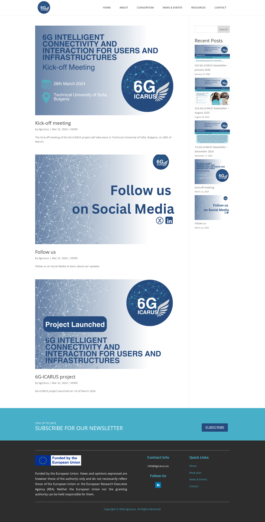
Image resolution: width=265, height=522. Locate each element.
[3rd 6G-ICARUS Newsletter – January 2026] (212, 54)
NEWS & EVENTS (172, 7)
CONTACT (220, 7)
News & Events (198, 479)
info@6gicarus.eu (158, 466)
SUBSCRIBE (214, 427)
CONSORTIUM (145, 7)
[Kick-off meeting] (212, 172)
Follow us (45, 252)
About (192, 466)
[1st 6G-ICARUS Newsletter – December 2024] (212, 132)
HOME (107, 7)
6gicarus (44, 129)
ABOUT (124, 7)
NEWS (74, 129)
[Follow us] (212, 208)
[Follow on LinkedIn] (158, 485)
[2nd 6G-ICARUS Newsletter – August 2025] (212, 92)
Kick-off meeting (53, 123)
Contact (193, 486)
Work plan (195, 472)
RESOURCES (198, 7)
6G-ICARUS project (55, 376)
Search (224, 29)
